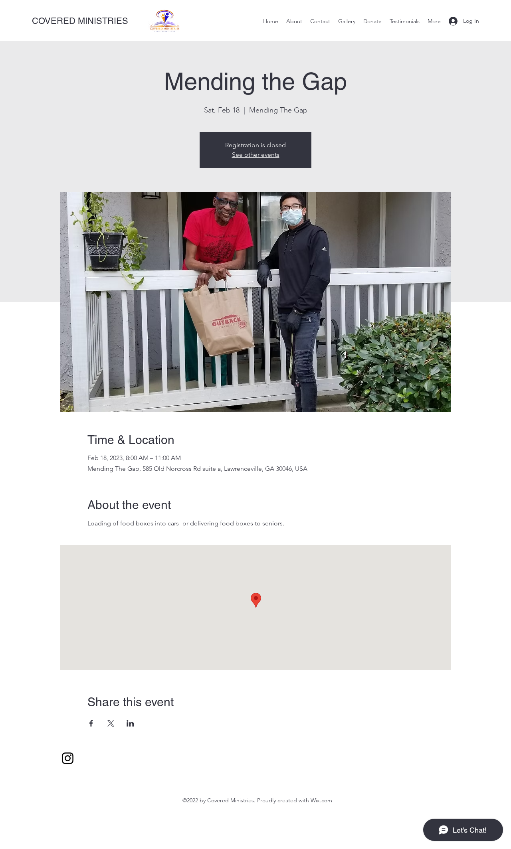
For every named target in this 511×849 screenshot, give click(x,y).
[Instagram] (67, 758)
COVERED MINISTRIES (80, 21)
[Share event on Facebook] (91, 723)
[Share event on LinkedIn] (130, 723)
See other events (255, 154)
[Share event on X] (111, 723)
